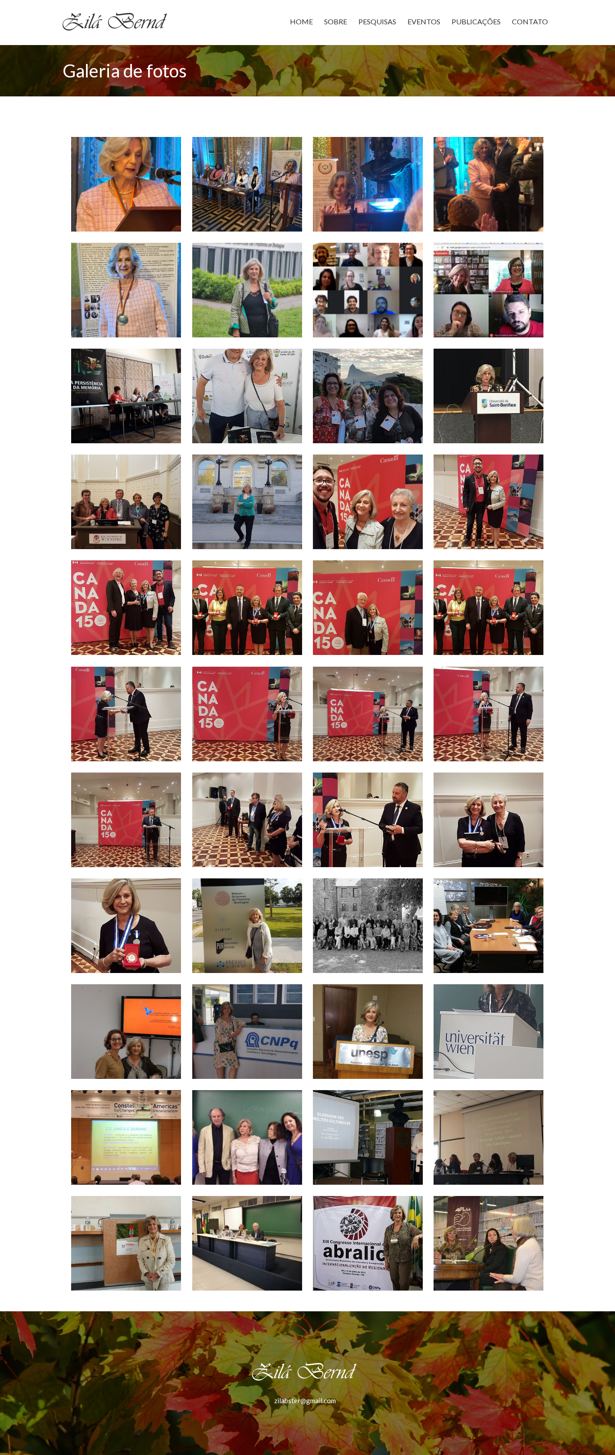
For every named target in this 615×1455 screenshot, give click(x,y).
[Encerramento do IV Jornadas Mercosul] (368, 290)
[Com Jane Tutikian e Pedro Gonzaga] (126, 396)
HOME (301, 21)
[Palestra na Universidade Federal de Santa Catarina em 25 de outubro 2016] (126, 1031)
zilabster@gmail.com (305, 1400)
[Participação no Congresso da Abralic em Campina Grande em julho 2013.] (368, 1243)
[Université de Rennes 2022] (247, 290)
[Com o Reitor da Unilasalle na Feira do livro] (247, 396)
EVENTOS (423, 21)
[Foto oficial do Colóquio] (368, 925)
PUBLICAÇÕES (476, 21)
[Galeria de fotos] (247, 925)
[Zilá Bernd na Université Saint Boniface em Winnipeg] (247, 502)
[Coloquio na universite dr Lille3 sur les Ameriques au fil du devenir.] (488, 1137)
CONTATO (530, 21)
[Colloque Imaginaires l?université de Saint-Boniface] (488, 396)
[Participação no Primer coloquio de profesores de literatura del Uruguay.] (488, 1243)
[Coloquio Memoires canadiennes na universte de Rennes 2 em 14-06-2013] (126, 1243)
